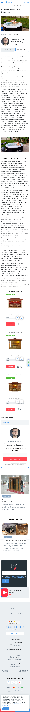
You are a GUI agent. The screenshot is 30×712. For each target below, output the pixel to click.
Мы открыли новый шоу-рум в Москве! (14, 540)
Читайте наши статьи (15, 666)
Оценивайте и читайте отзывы (15, 659)
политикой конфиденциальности (18, 463)
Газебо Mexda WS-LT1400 (15, 291)
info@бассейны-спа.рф (15, 649)
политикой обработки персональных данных (14, 464)
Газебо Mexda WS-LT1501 (15, 375)
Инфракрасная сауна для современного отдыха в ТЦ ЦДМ (14, 500)
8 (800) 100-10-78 (15, 627)
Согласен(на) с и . (15, 464)
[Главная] (1, 5)
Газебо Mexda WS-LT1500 (15, 332)
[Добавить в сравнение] (18, 324)
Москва (10, 2)
